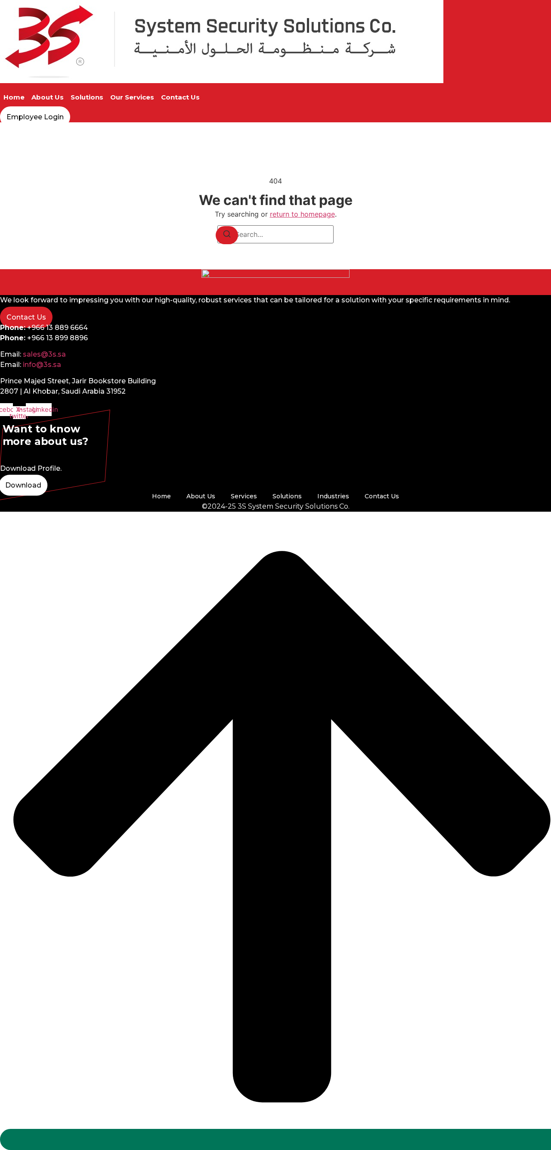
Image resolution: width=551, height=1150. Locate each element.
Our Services (132, 97)
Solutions (87, 97)
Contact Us (180, 97)
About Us (47, 97)
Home (14, 97)
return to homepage (302, 214)
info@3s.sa (42, 365)
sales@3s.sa (44, 354)
